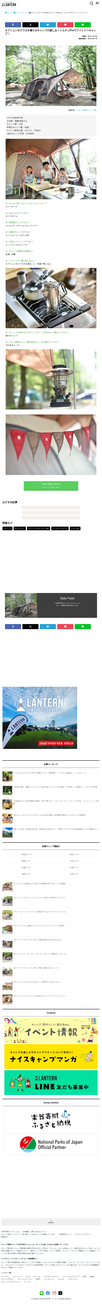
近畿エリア (26, 867)
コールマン (5, 1276)
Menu (97, 1)
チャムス (61, 1279)
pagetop (51, 1222)
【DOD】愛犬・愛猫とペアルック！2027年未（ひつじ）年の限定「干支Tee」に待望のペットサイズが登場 (55, 787)
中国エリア (74, 867)
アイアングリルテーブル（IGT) (38, 528)
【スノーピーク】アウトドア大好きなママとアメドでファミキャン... (40, 996)
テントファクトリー (25, 1279)
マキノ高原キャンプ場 (86, 110)
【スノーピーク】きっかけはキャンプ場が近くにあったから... (37, 981)
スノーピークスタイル (59, 528)
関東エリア (26, 861)
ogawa (92, 1276)
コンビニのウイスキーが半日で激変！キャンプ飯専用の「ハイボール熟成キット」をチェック (49, 773)
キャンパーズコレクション (11, 1281)
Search (91, 1)
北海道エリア (26, 854)
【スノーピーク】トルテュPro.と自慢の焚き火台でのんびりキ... (38, 939)
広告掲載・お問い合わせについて (34, 1231)
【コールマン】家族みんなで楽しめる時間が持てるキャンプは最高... (40, 883)
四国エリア (26, 874)
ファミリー (7, 528)
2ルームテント (20, 528)
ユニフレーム (49, 1279)
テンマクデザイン (7, 1279)
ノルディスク (72, 1279)
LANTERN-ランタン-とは (10, 1231)
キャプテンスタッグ (51, 1276)
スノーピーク (17, 1276)
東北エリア (74, 854)
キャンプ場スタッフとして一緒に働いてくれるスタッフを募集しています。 (28, 1234)
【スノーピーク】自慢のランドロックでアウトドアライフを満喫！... (40, 925)
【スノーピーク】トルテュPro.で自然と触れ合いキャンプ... (36, 967)
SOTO (38, 1279)
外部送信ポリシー (65, 1234)
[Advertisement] (51, 563)
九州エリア (74, 874)
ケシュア (27, 1281)
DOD (84, 1276)
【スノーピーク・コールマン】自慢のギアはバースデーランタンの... (40, 911)
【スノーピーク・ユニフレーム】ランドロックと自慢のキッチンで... (40, 953)
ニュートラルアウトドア (70, 1276)
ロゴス (28, 1276)
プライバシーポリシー (83, 1234)
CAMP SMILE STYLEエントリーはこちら (51, 486)
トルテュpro (75, 528)
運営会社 (4, 1237)
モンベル (37, 1276)
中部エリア (74, 861)
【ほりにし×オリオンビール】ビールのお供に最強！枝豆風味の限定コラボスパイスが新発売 (49, 815)
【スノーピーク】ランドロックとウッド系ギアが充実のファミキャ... (40, 897)
